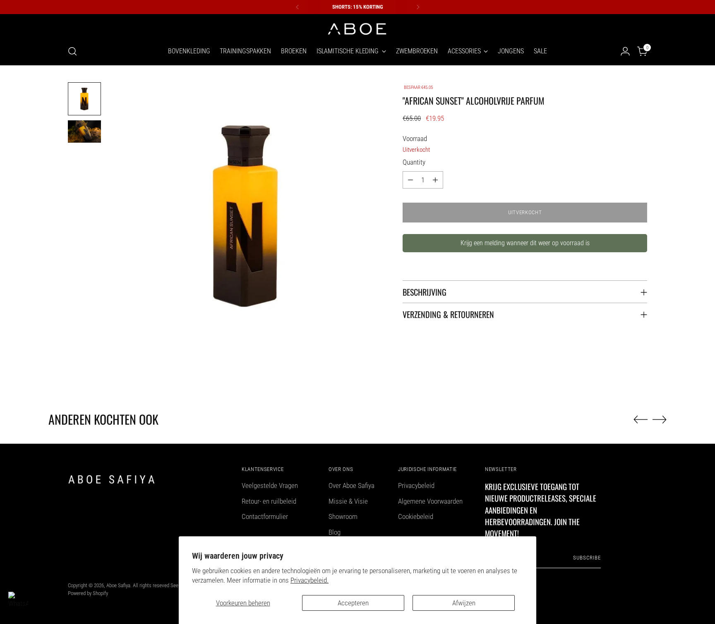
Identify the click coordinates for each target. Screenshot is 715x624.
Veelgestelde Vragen (270, 485)
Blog (335, 532)
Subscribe (587, 558)
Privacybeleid (416, 485)
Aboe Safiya (118, 585)
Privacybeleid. (309, 580)
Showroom (343, 516)
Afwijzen (463, 603)
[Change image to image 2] (84, 131)
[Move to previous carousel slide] (640, 420)
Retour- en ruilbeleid (269, 501)
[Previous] (297, 7)
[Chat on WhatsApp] (18, 602)
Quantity (414, 162)
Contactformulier (265, 516)
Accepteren (353, 603)
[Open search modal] (72, 51)
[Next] (418, 7)
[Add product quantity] (435, 180)
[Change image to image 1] (84, 98)
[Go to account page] (625, 51)
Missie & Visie (348, 501)
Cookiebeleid (415, 516)
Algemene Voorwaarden (430, 501)
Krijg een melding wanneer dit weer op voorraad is (525, 243)
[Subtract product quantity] (410, 180)
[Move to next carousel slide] (660, 419)
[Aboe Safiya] (357, 28)
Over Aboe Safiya (351, 485)
